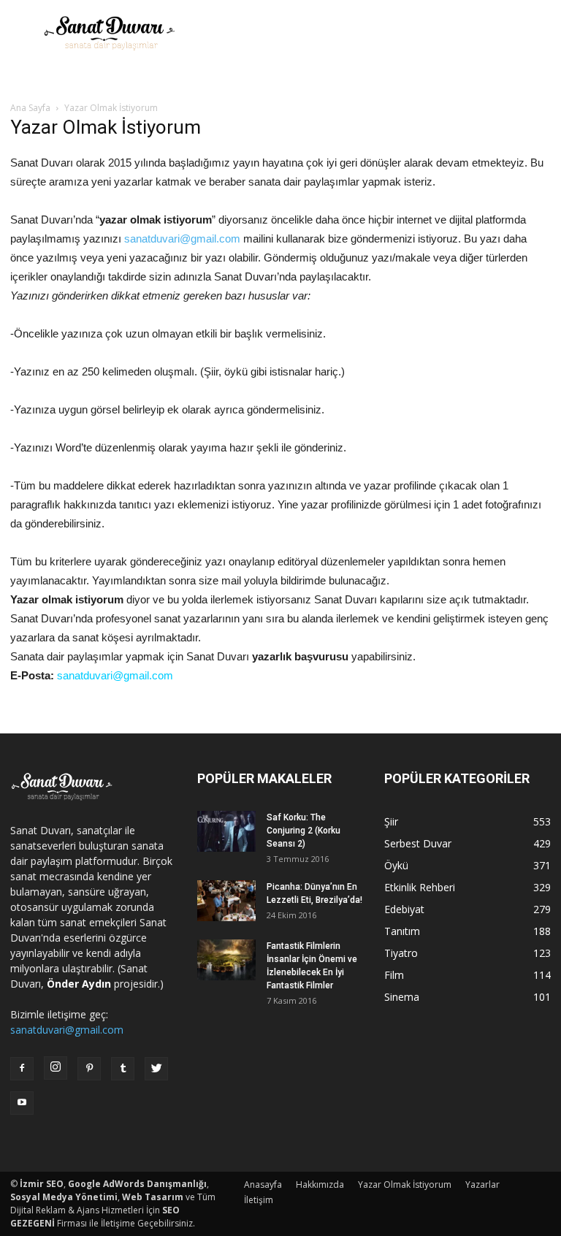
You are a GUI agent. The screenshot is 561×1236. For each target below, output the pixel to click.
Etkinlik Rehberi (419, 887)
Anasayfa (263, 1184)
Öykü (396, 865)
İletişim (258, 1200)
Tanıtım (402, 931)
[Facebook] (22, 1068)
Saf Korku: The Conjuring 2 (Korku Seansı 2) (303, 830)
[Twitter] (156, 1068)
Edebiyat (404, 909)
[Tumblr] (122, 1068)
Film (394, 975)
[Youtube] (22, 1103)
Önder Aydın (79, 984)
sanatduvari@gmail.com (182, 238)
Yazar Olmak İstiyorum (404, 1184)
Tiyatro (401, 953)
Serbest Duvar (417, 843)
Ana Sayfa (30, 108)
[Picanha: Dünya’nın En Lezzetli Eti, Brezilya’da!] (226, 900)
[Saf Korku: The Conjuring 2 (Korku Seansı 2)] (226, 831)
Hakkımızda (320, 1184)
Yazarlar (482, 1184)
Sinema (401, 997)
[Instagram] (55, 1068)
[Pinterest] (89, 1068)
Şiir (391, 821)
